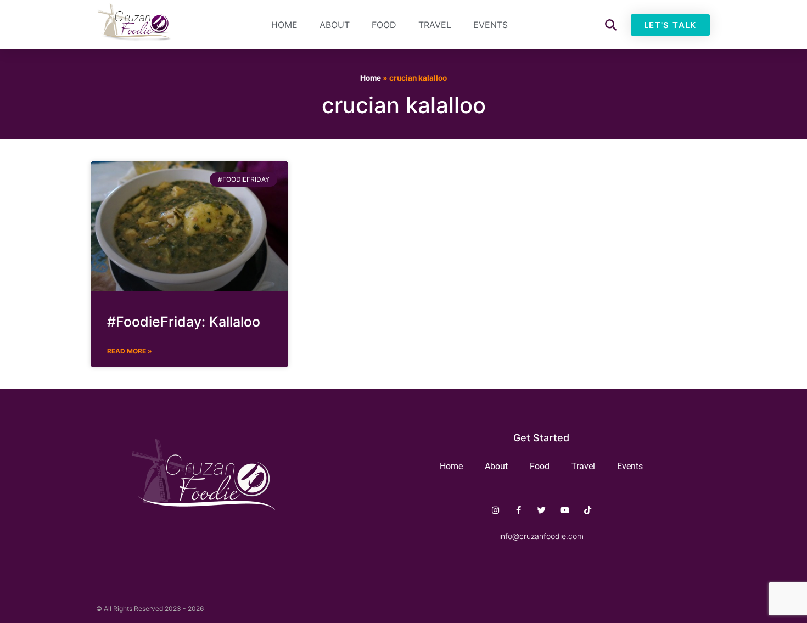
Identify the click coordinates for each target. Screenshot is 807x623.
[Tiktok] (588, 510)
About (335, 24)
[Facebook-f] (518, 510)
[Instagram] (495, 510)
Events (490, 24)
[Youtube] (565, 510)
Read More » (129, 351)
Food (384, 24)
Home (284, 24)
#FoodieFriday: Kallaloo (183, 321)
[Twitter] (542, 510)
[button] (611, 25)
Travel (434, 24)
